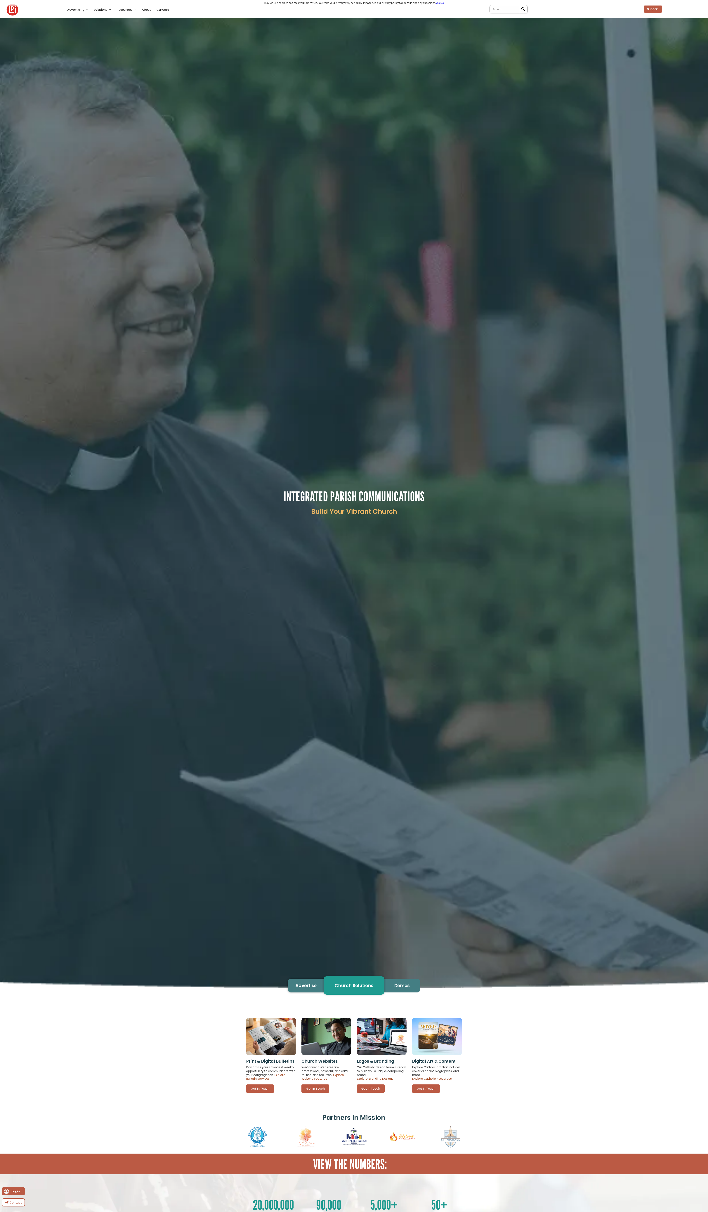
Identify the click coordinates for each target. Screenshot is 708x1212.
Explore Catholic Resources (432, 1079)
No (442, 3)
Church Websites (319, 1061)
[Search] (523, 9)
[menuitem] (77, 9)
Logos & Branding (375, 1061)
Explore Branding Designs (375, 1079)
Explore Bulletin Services (265, 1077)
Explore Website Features (322, 1077)
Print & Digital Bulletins (270, 1061)
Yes (438, 3)
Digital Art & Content (434, 1061)
